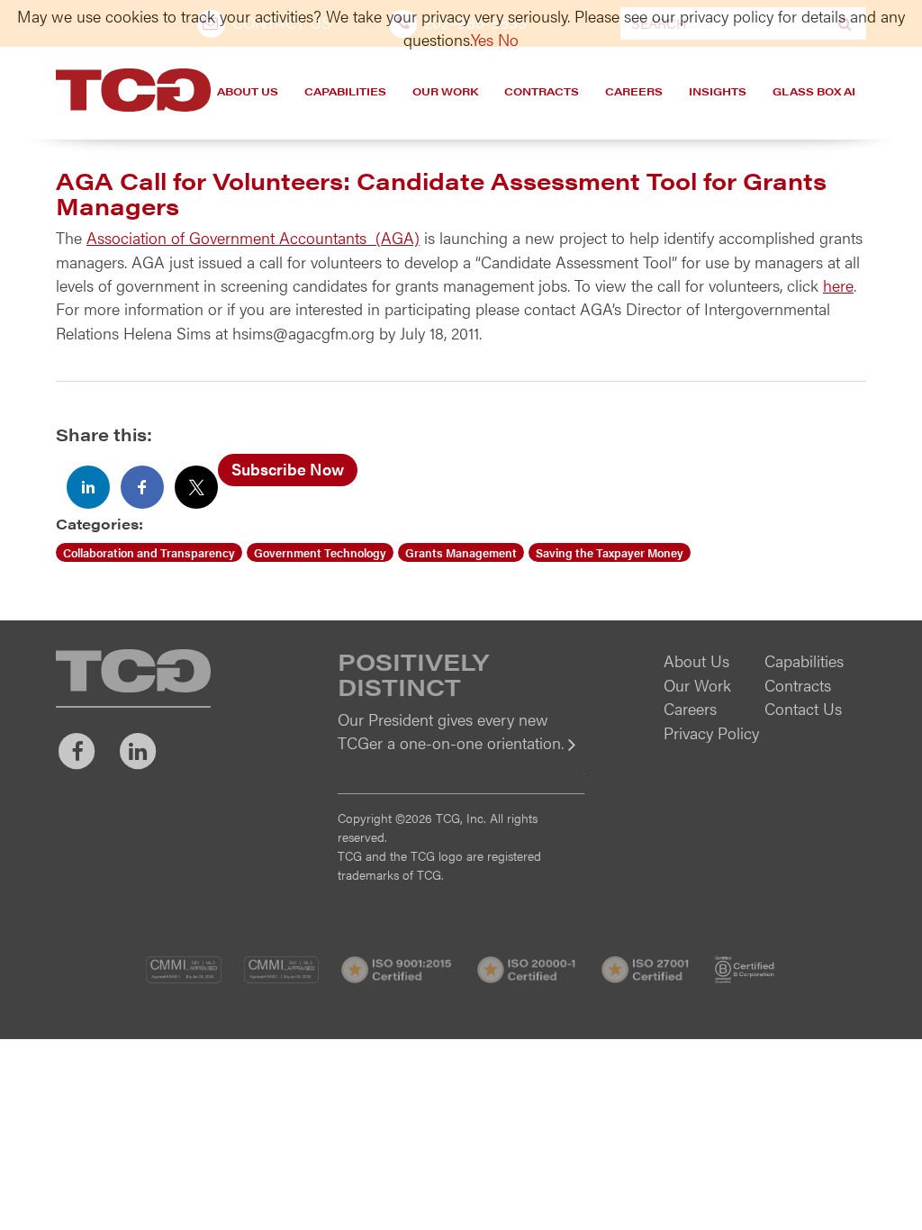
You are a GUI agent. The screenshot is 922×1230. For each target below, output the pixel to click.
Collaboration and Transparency (149, 552)
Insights (717, 91)
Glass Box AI (814, 91)
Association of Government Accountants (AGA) (253, 237)
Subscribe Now (287, 468)
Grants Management (461, 552)
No (508, 39)
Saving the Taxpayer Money (609, 552)
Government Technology (320, 552)
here (838, 285)
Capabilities (345, 91)
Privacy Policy (711, 732)
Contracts (541, 91)
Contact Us (803, 708)
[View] (460, 755)
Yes (482, 39)
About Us (247, 91)
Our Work (445, 91)
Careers (634, 91)
